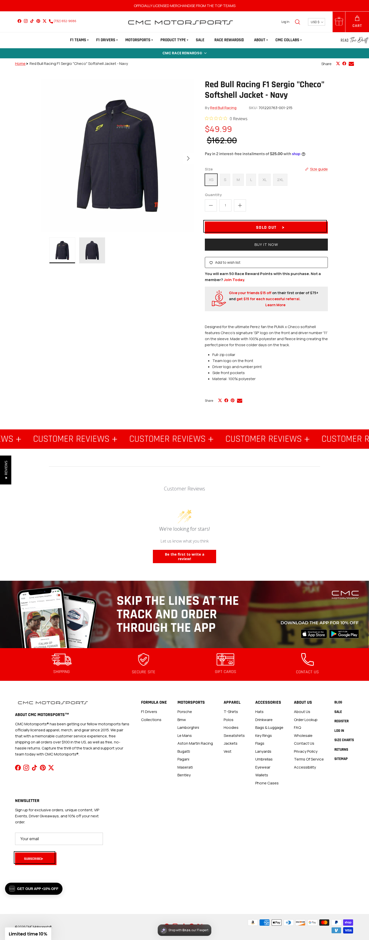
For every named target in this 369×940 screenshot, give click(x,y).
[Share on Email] (351, 64)
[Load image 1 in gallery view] (117, 155)
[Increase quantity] (240, 205)
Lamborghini (188, 727)
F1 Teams (78, 40)
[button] (184, 53)
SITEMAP (341, 758)
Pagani (183, 759)
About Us (302, 711)
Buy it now (266, 244)
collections (151, 719)
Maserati (185, 767)
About (259, 40)
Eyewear (262, 767)
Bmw (181, 719)
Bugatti (183, 751)
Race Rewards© (229, 40)
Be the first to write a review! (184, 556)
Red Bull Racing (223, 107)
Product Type (173, 40)
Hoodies (231, 727)
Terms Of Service (309, 759)
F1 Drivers (105, 40)
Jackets (230, 743)
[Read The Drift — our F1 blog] (355, 40)
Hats (259, 711)
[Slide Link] (184, 614)
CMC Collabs (287, 40)
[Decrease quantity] (211, 205)
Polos (228, 719)
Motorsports (137, 40)
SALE (200, 40)
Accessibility (305, 767)
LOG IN (339, 730)
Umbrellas (264, 759)
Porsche (184, 711)
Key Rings (263, 735)
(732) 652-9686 (64, 21)
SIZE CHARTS (344, 740)
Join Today (234, 279)
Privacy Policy (306, 751)
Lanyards (263, 751)
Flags (259, 743)
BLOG (338, 702)
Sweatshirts (234, 735)
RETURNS (341, 749)
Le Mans (184, 735)
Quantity (213, 194)
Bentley (184, 775)
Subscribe (32, 859)
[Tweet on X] (338, 63)
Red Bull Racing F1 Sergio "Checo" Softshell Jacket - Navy (79, 63)
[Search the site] (297, 22)
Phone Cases (267, 783)
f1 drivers (149, 711)
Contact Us (304, 743)
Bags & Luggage (269, 727)
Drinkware (264, 719)
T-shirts (231, 711)
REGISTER (341, 721)
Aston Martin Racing (195, 743)
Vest (227, 751)
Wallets (261, 775)
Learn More (275, 304)
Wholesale (303, 735)
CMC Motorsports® (39, 927)
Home (20, 63)
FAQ (297, 727)
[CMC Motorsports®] (180, 21)
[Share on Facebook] (344, 63)
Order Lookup (306, 719)
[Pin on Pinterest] (232, 400)
